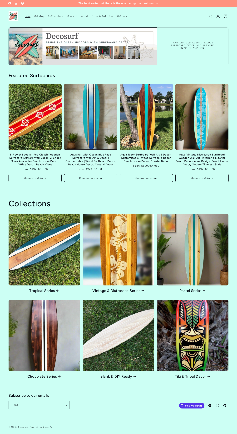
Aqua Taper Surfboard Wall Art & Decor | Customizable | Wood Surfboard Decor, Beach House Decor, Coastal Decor (146, 158)
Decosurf (23, 427)
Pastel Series (190, 290)
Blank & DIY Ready (116, 376)
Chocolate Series (42, 376)
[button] (210, 16)
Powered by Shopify (41, 427)
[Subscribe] (65, 405)
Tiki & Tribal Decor (190, 376)
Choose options (35, 177)
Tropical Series (42, 290)
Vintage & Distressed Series (116, 290)
